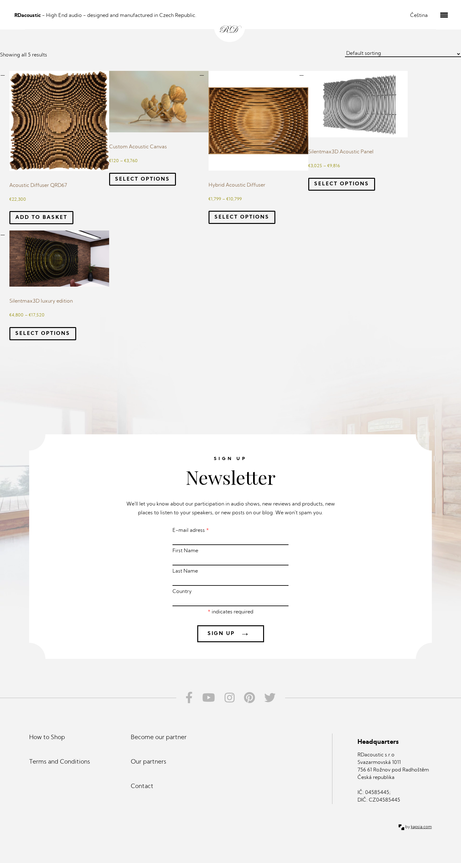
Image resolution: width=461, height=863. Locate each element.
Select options (142, 179)
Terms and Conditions (59, 762)
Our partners (148, 762)
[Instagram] (229, 697)
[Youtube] (209, 697)
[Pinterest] (249, 697)
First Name (185, 550)
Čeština (419, 15)
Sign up (229, 633)
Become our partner (159, 738)
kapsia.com (421, 827)
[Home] (230, 22)
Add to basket (41, 217)
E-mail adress (190, 530)
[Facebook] (187, 697)
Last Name (185, 571)
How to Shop (47, 738)
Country (182, 591)
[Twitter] (272, 697)
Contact (142, 787)
